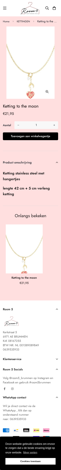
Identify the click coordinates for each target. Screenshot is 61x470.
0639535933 (18, 419)
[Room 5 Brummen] (31, 8)
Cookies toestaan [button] (30, 461)
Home (6, 21)
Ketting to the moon (24, 278)
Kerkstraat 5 (10, 332)
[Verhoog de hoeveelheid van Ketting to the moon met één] (54, 125)
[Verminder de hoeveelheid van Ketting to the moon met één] (18, 125)
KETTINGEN (23, 21)
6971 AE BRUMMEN (15, 337)
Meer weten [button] (30, 452)
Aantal (7, 125)
